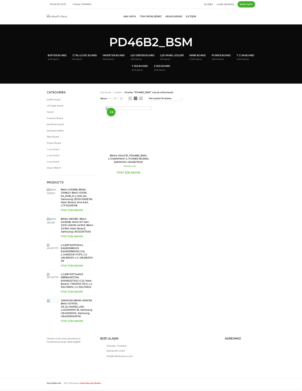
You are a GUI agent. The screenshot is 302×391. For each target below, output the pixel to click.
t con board (53, 149)
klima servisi (53, 385)
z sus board (53, 161)
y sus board (53, 155)
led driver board (55, 124)
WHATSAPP (246, 4)
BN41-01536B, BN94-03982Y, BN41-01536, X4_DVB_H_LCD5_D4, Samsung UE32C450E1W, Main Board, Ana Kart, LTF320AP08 (77, 197)
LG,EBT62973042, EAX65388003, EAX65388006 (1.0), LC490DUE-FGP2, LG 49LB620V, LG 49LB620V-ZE (77, 253)
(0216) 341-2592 (115, 350)
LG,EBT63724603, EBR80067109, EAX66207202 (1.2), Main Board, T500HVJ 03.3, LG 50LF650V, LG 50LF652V (76, 281)
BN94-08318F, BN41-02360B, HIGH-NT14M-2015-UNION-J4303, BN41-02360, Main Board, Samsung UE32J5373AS (77, 225)
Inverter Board (55, 118)
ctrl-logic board (55, 105)
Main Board (53, 136)
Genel (50, 111)
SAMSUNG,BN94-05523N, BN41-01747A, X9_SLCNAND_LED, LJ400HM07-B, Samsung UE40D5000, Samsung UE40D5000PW (76, 308)
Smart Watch (54, 167)
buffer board (53, 99)
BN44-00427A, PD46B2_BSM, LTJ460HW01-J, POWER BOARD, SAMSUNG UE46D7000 (128, 158)
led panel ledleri (55, 130)
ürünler (118, 92)
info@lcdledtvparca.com (119, 356)
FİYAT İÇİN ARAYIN (72, 210)
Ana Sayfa (105, 92)
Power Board (54, 142)
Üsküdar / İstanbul (116, 345)
